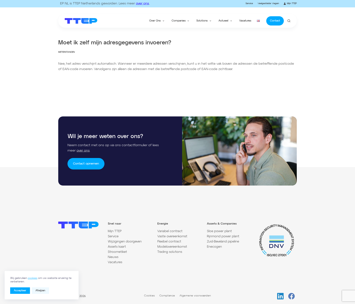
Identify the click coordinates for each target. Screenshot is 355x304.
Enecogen (214, 246)
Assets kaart (117, 246)
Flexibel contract (169, 241)
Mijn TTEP (292, 3)
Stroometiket (117, 252)
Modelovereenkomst (172, 246)
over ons (142, 3)
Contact (275, 20)
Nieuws (113, 257)
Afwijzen (40, 290)
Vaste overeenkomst (172, 236)
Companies (179, 20)
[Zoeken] (289, 20)
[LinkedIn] (280, 296)
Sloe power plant (219, 231)
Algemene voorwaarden (195, 295)
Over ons (155, 20)
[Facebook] (291, 296)
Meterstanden (66, 52)
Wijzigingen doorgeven (125, 241)
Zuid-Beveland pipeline (223, 241)
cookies (32, 278)
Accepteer (20, 290)
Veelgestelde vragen (268, 3)
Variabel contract (169, 231)
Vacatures (245, 20)
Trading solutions (169, 252)
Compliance (167, 295)
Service (249, 3)
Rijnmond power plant (223, 236)
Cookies (149, 295)
